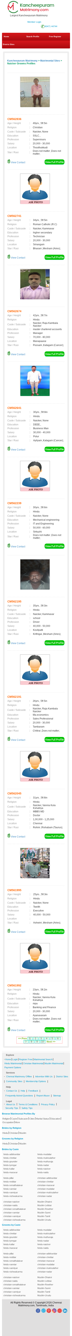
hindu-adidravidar (11, 1154)
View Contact (17, 162)
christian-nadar (44, 1196)
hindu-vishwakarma (12, 1196)
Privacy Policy (48, 1104)
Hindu (5, 1133)
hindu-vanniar (10, 1189)
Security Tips (11, 1108)
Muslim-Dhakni (44, 1202)
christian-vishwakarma (14, 1220)
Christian (13, 1133)
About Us (10, 1104)
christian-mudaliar (46, 1189)
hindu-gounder (10, 1161)
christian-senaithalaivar (14, 1209)
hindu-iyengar (10, 1165)
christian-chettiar (45, 1181)
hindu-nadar (43, 1165)
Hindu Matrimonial (13, 1063)
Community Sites (14, 1081)
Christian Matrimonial (33, 1063)
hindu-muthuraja (45, 1161)
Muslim (22, 1133)
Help (23, 1091)
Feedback (33, 1091)
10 (42, 1041)
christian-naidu (10, 1205)
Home (6, 37)
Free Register (55, 37)
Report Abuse (43, 1095)
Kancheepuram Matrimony (22, 60)
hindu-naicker (44, 1169)
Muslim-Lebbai (44, 1205)
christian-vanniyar (12, 1216)
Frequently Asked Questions (19, 1095)
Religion (6, 1118)
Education (55, 1118)
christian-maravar (46, 1185)
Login (15, 1059)
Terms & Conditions (28, 1104)
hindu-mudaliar (44, 1154)
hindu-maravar (10, 1172)
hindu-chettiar (10, 1158)
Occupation (8, 1122)
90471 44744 (51, 26)
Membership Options (36, 1081)
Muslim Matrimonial (54, 1063)
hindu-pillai (8, 1178)
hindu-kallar (9, 1169)
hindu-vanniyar (10, 1192)
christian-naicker (11, 1202)
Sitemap (57, 1095)
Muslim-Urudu (44, 1220)
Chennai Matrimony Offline (19, 1076)
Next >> (51, 1041)
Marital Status (42, 1118)
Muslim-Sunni (43, 1212)
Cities (32, 1118)
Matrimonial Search (43, 1059)
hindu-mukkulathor (46, 1158)
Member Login (34, 22)
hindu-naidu (43, 1172)
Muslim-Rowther (45, 1209)
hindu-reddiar (9, 1181)
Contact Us (11, 1091)
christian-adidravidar (47, 1178)
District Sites (8, 44)
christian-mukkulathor (47, 1192)
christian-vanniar (11, 1212)
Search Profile (32, 37)
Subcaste (23, 1118)
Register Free (25, 1059)
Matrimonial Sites (50, 60)
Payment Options (12, 1067)
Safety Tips (27, 1108)
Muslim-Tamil (43, 1216)
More (17, 1122)
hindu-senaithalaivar (13, 1185)
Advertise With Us (44, 1076)
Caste (14, 1118)
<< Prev (22, 1038)
